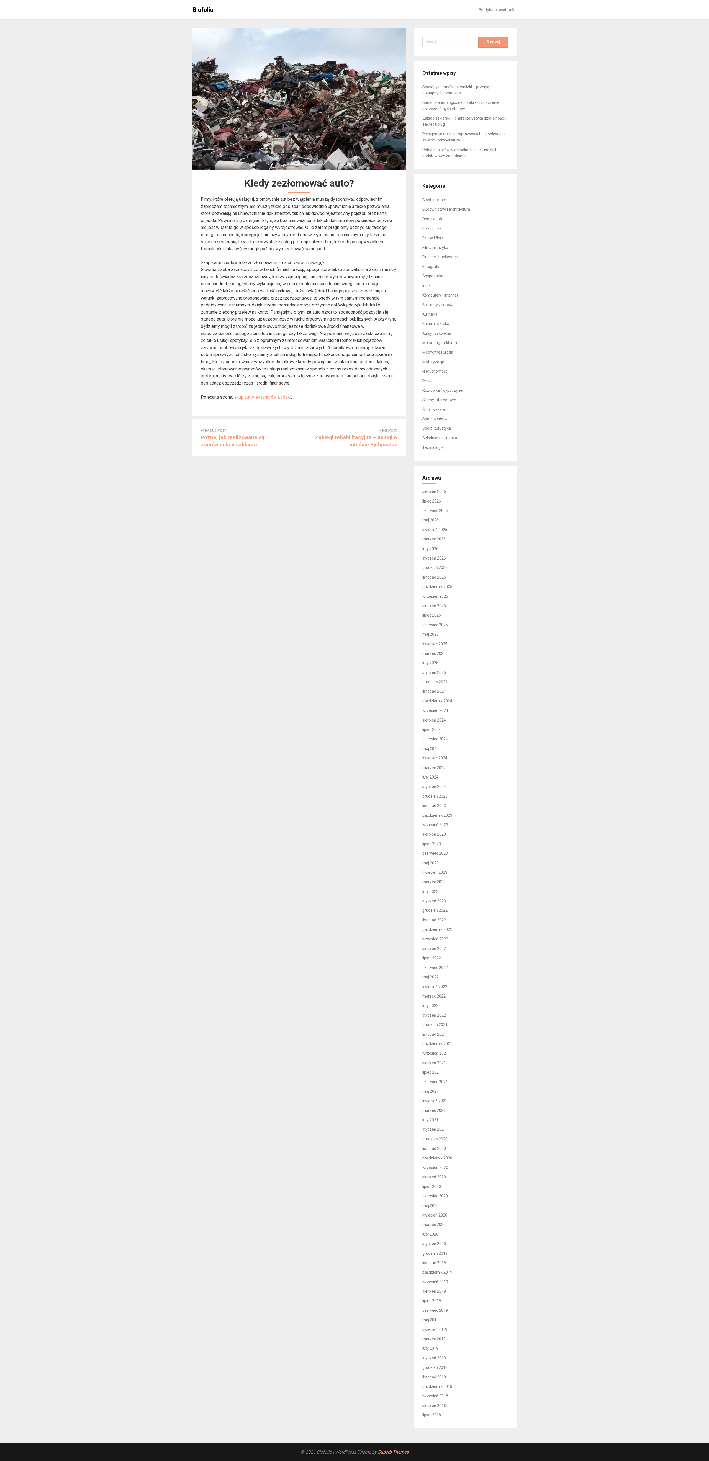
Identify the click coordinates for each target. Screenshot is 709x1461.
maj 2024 (430, 748)
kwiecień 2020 (434, 1215)
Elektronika (432, 228)
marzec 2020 (434, 1224)
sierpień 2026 (434, 491)
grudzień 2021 (435, 1024)
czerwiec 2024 (435, 739)
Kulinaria (429, 314)
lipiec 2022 (431, 958)
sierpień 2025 (434, 606)
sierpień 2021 (434, 1063)
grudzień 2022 (435, 910)
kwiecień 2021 (434, 1101)
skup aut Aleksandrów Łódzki (262, 397)
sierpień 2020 (434, 1177)
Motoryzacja (433, 362)
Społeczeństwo (436, 419)
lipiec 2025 (431, 615)
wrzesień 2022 (435, 939)
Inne (426, 286)
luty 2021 (430, 1120)
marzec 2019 (434, 1339)
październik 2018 (437, 1386)
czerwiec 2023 (435, 853)
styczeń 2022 (434, 1015)
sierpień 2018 (434, 1405)
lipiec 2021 (431, 1072)
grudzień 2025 (435, 567)
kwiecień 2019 (434, 1329)
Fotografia (431, 266)
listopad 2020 (434, 1148)
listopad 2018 (434, 1377)
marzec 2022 (434, 996)
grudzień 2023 (435, 796)
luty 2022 (430, 1005)
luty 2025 (430, 663)
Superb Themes (393, 1452)
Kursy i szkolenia (436, 333)
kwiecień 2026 (434, 529)
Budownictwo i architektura (446, 209)
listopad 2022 (434, 920)
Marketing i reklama (439, 343)
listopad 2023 (434, 805)
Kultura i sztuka (435, 323)
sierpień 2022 (434, 948)
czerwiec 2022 (435, 967)
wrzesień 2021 (435, 1053)
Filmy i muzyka (435, 247)
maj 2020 (430, 1206)
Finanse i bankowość (440, 257)
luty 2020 (430, 1234)
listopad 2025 (434, 577)
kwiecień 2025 (434, 644)
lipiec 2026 (431, 501)
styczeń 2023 (434, 901)
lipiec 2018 (431, 1415)
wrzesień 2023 (435, 825)
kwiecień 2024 (434, 758)
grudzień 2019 (435, 1253)
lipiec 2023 (431, 844)
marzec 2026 (434, 539)
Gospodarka (432, 276)
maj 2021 (430, 1091)
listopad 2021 (434, 1034)
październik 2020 (437, 1158)
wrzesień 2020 (435, 1167)
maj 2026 (430, 520)
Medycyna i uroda (437, 352)
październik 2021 (437, 1044)
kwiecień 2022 (434, 987)
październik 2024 (437, 701)
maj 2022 (430, 977)
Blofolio (203, 9)
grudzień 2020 (435, 1139)
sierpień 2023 (434, 834)
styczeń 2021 (434, 1129)
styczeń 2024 (434, 786)
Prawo (428, 381)
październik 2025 (437, 586)
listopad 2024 (434, 691)
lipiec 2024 (431, 729)
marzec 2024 (434, 768)
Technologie (433, 447)
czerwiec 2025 (435, 625)
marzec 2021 (434, 1110)
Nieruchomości (435, 371)
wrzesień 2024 (435, 710)
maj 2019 (430, 1320)
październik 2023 (437, 815)
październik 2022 (437, 929)
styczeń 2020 (434, 1243)
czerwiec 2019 (435, 1310)
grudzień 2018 (435, 1367)
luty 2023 (430, 891)
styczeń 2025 (434, 672)
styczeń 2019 (434, 1358)
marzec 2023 (434, 882)
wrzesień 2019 (435, 1282)
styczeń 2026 (434, 558)
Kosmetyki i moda (437, 304)
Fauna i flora (433, 238)
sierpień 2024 (434, 720)
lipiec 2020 (431, 1186)
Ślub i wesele (433, 409)
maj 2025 (430, 634)
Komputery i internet (440, 295)
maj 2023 (430, 863)
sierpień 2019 (434, 1291)
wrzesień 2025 (435, 596)
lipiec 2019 (431, 1300)
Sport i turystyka (436, 428)
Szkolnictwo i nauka (439, 438)
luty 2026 (430, 549)
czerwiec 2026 (435, 510)
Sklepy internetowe (439, 400)
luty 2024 (430, 777)
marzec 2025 (434, 653)
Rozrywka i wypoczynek (443, 390)
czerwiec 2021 (435, 1081)
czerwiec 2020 (435, 1196)
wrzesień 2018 (435, 1396)
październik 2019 (437, 1272)
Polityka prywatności (497, 9)
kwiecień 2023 (434, 872)
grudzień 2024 (435, 682)
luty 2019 (430, 1348)
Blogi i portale (434, 200)
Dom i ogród (432, 219)
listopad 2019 (434, 1263)
